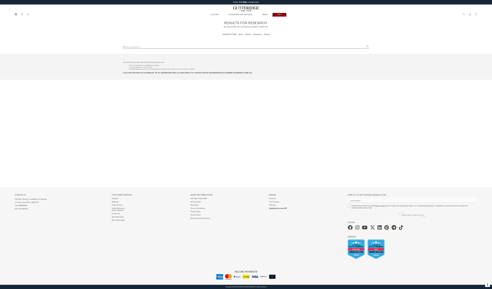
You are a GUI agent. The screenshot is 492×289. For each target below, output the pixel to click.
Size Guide (194, 205)
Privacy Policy (196, 212)
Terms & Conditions (198, 208)
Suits (240, 34)
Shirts (248, 34)
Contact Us (116, 214)
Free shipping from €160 (246, 2)
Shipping (115, 202)
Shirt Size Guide (118, 217)
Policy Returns (117, 205)
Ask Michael (23, 209)
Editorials (272, 205)
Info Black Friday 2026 (199, 198)
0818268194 (22, 205)
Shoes (267, 34)
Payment (115, 198)
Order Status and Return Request (118, 209)
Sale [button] (279, 15)
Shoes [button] (265, 15)
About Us (272, 198)
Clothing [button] (215, 15)
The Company (274, 202)
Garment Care (196, 202)
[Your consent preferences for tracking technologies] (487, 284)
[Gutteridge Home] (246, 9)
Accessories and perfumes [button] (240, 15)
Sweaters (257, 34)
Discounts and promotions (200, 218)
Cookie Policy (196, 215)
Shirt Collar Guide (118, 220)
